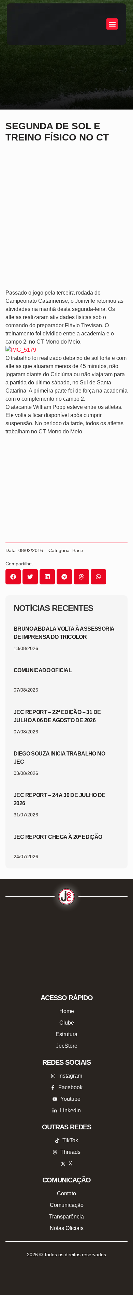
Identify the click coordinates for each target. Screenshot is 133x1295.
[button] (112, 24)
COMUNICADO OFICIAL (43, 670)
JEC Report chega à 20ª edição (58, 837)
